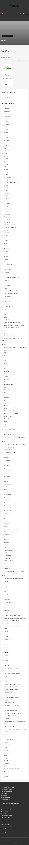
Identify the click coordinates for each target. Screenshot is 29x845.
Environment (7, 299)
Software (6, 694)
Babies (5, 161)
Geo (5, 387)
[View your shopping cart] (2, 14)
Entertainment (7, 296)
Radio (5, 607)
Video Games (7, 761)
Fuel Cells (6, 366)
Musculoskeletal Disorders (11, 529)
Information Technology (10, 452)
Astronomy (6, 145)
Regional (6, 631)
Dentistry (6, 246)
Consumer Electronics (9, 224)
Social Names (4, 795)
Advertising (7, 116)
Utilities (6, 755)
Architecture (7, 137)
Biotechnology (7, 177)
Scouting (6, 655)
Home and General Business (11, 411)
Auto (5, 148)
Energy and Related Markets (11, 293)
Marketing (6, 497)
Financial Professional (9, 336)
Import (5, 424)
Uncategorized (7, 753)
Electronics (7, 283)
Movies (6, 526)
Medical (6, 508)
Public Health (7, 602)
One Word (6, 542)
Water (5, 766)
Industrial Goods (8, 449)
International (7, 460)
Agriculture (7, 119)
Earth (5, 267)
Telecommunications (9, 726)
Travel (5, 747)
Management (7, 494)
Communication (8, 209)
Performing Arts (8, 555)
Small (5, 676)
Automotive (7, 150)
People (5, 553)
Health (5, 400)
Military (6, 516)
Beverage (6, 172)
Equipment (7, 306)
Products (6, 597)
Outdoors (6, 547)
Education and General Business (12, 275)
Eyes (5, 314)
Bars (5, 166)
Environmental (7, 301)
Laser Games (7, 476)
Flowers (6, 358)
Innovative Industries (9, 455)
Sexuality (6, 663)
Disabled (6, 251)
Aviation (6, 156)
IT (4, 468)
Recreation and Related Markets (12, 620)
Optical (6, 545)
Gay (5, 381)
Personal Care (7, 558)
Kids (5, 473)
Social (5, 681)
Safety (5, 647)
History (6, 405)
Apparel (6, 135)
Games (5, 374)
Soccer (5, 679)
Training (6, 742)
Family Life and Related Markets (12, 328)
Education (6, 272)
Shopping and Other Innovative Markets (14, 671)
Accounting (7, 111)
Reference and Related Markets (12, 626)
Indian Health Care (9, 434)
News (5, 539)
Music (5, 531)
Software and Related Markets (11, 697)
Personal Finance (8, 560)
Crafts (5, 238)
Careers (6, 185)
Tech (5, 708)
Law (5, 479)
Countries (6, 232)
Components (7, 211)
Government (7, 395)
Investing (6, 465)
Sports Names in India (9, 702)
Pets (5, 563)
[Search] (25, 97)
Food (5, 360)
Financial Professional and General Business (12, 339)
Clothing (6, 201)
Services (6, 660)
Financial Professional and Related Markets (15, 347)
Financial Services (8, 350)
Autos (5, 153)
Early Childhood (8, 264)
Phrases (6, 586)
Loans (5, 486)
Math (5, 502)
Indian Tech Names (9, 447)
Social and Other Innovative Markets (13, 687)
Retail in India (4, 793)
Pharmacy (6, 581)
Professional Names (5, 797)
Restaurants (7, 639)
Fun (5, 368)
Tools (5, 734)
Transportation (8, 745)
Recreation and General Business (12, 615)
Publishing (6, 605)
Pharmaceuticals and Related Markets (14, 578)
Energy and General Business (11, 291)
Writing (6, 776)
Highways (6, 403)
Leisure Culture (8, 484)
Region (5, 628)
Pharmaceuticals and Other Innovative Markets (13, 575)
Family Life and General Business (12, 322)
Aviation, (6, 158)
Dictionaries (7, 248)
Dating (5, 243)
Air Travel (6, 121)
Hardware (6, 397)
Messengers (7, 513)
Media (5, 505)
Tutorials (6, 750)
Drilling (6, 259)
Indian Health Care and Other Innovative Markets (13, 441)
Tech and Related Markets (10, 716)
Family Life (6, 320)
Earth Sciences (7, 269)
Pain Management (8, 550)
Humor (5, 421)
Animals (6, 127)
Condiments (7, 217)
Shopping (6, 665)
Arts (5, 143)
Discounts (6, 254)
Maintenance (7, 492)
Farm (5, 330)
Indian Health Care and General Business (14, 437)
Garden (6, 376)
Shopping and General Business (12, 668)
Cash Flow (6, 187)
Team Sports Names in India (11, 705)
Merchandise (7, 510)
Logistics (6, 489)
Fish (5, 352)
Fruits (5, 363)
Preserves (6, 594)
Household (6, 418)
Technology (7, 718)
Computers (7, 214)
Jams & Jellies (7, 471)
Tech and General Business (11, 710)
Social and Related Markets (11, 689)
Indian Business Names (10, 429)
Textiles (6, 731)
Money (5, 521)
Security (6, 657)
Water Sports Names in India (11, 768)
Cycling (6, 240)
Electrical (6, 280)
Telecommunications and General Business (15, 729)
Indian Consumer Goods (10, 432)
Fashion (6, 333)
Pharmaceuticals (8, 568)
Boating (6, 180)
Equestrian (7, 304)
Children (6, 195)
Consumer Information (10, 227)
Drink (5, 262)
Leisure (6, 481)
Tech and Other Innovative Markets (13, 713)
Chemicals (6, 193)
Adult (5, 113)
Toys (5, 737)
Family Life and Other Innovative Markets (14, 325)
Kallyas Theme (19, 841)
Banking (6, 164)
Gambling (6, 371)
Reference (6, 623)
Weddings (6, 771)
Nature (6, 537)
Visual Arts (6, 763)
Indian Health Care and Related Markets (14, 444)
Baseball (6, 169)
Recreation (6, 613)
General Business (8, 384)
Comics (6, 206)
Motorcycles (7, 523)
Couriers (6, 235)
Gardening (6, 379)
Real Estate (7, 610)
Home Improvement (9, 416)
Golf (5, 392)
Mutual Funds (7, 534)
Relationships (7, 634)
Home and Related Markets (11, 413)
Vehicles (6, 758)
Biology (6, 174)
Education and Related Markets (12, 277)
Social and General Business (11, 684)
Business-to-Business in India (11, 182)
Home (5, 408)
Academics (6, 108)
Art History (6, 140)
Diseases (6, 256)
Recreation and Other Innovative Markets (14, 618)
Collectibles (7, 203)
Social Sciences (8, 692)
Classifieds (6, 198)
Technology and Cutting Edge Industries (14, 721)
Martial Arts (7, 500)
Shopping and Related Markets (12, 673)
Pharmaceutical (8, 566)
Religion (6, 636)
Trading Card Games (9, 739)
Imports (6, 426)
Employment (7, 285)
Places (5, 589)
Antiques (6, 132)
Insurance (6, 457)
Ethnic (5, 309)
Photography (7, 584)
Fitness (6, 355)
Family (5, 317)
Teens (5, 724)
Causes (6, 190)
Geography (7, 389)
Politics (6, 591)
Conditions (6, 219)
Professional (7, 599)
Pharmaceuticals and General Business (14, 571)
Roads (5, 644)
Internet (6, 463)
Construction (7, 222)
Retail (5, 642)
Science (6, 652)
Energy (5, 288)
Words (5, 774)
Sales (5, 650)
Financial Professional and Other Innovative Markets (14, 344)
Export (5, 312)
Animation (6, 129)
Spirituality (7, 700)
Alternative (7, 124)
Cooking (6, 230)
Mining (6, 518)
